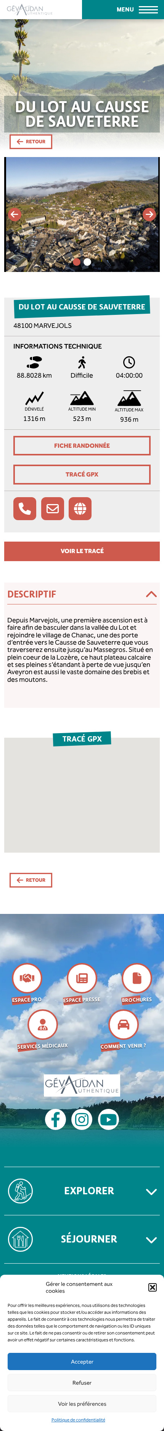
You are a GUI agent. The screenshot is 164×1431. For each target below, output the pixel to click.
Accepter (82, 1361)
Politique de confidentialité (78, 1420)
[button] (152, 1287)
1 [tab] (76, 262)
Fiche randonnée (82, 445)
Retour (35, 141)
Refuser (82, 1382)
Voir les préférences (82, 1403)
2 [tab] (87, 262)
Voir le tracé (82, 551)
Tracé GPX (82, 474)
